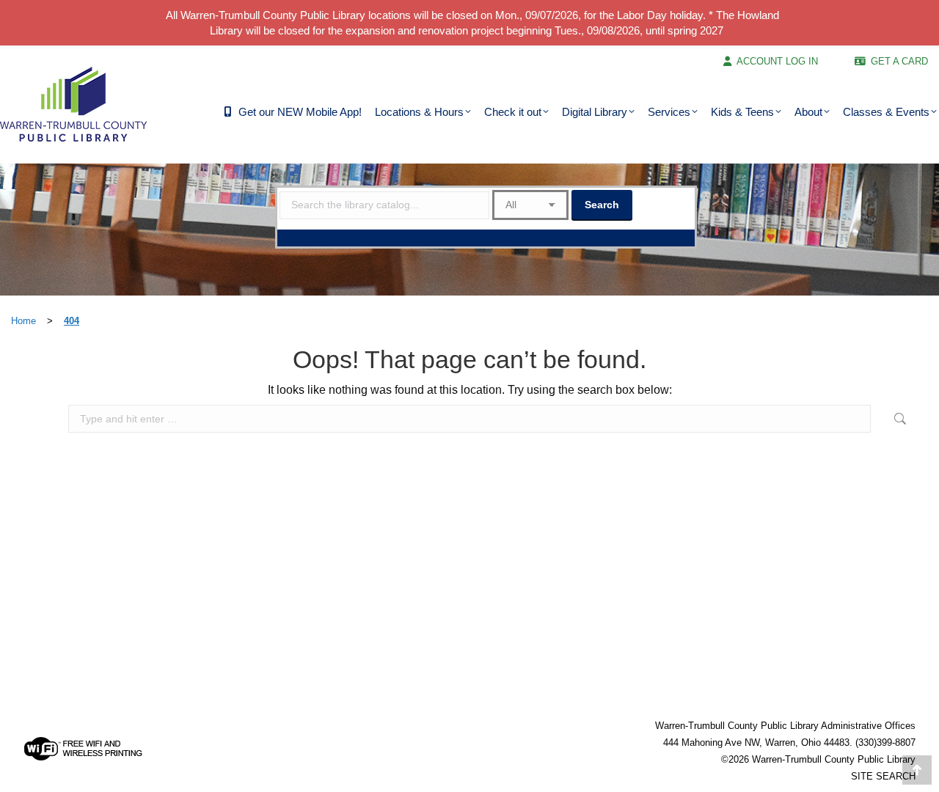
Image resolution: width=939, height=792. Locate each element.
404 (71, 320)
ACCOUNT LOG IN (777, 61)
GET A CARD (899, 61)
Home (23, 320)
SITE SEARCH (883, 776)
